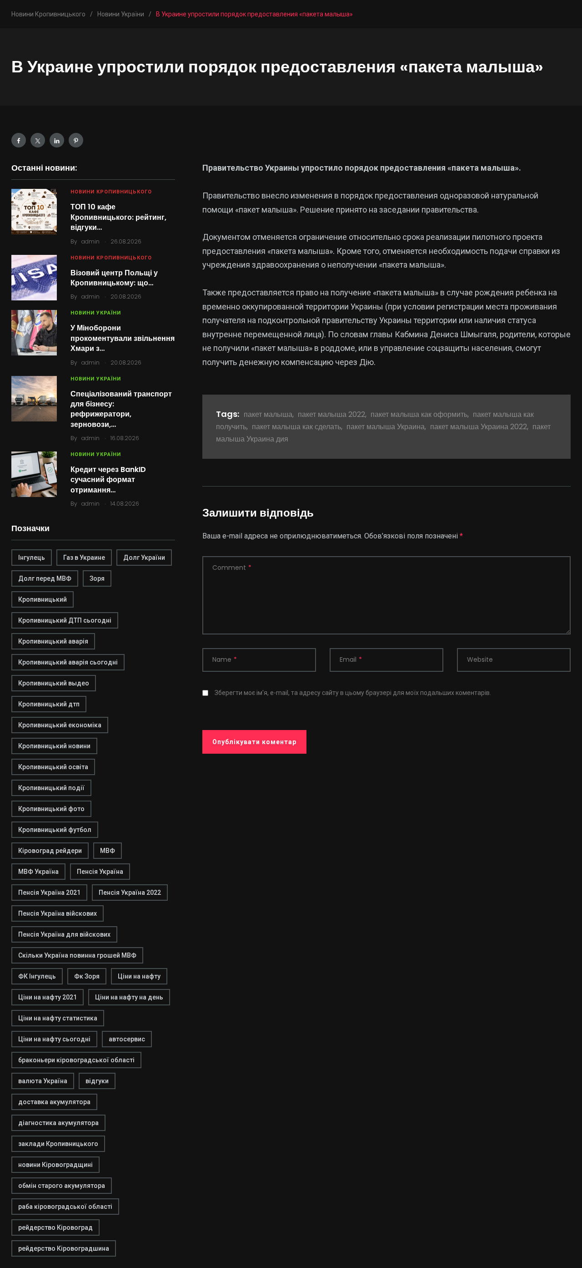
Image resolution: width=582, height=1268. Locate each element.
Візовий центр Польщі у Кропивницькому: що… (114, 278)
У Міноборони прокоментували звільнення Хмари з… (122, 338)
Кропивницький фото (51, 808)
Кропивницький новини (54, 746)
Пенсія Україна (100, 871)
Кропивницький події (51, 787)
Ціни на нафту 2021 (47, 997)
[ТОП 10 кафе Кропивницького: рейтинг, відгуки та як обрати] (34, 211)
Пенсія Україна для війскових (64, 934)
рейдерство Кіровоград (55, 1227)
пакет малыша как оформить (419, 414)
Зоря (97, 578)
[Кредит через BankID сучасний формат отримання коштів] (34, 474)
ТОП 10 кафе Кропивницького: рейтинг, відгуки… (118, 217)
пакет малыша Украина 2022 (478, 426)
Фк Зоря (87, 976)
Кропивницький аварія (53, 641)
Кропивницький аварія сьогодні (68, 662)
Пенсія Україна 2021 (49, 892)
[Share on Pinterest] (76, 140)
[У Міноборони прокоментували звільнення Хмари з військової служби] (34, 332)
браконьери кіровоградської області (76, 1060)
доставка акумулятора (54, 1102)
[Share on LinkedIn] (57, 140)
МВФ (107, 850)
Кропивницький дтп (49, 704)
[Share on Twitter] (37, 140)
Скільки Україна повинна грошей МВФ (77, 955)
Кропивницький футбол (54, 829)
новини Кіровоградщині (55, 1164)
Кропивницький (42, 599)
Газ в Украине (84, 557)
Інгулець (31, 557)
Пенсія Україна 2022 (130, 892)
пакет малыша (268, 414)
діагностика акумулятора (58, 1122)
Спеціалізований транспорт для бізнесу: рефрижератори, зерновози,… (121, 409)
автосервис (127, 1039)
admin (90, 241)
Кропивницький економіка (59, 725)
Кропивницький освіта (53, 767)
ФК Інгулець (37, 976)
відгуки (97, 1081)
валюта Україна (42, 1081)
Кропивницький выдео (53, 683)
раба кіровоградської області (65, 1206)
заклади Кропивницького (58, 1143)
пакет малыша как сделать (296, 426)
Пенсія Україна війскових (57, 913)
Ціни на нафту (139, 976)
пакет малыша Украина (385, 426)
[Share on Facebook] (18, 140)
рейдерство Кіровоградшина (63, 1248)
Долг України (144, 557)
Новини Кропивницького (111, 192)
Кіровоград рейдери (50, 850)
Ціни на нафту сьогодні (54, 1039)
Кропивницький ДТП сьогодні (64, 620)
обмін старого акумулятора (61, 1185)
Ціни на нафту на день (129, 997)
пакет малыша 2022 (331, 414)
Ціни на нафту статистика (57, 1018)
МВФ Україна (38, 871)
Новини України (95, 313)
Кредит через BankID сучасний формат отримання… (108, 479)
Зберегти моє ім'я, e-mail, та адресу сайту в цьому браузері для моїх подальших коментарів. (353, 692)
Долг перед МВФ (44, 578)
